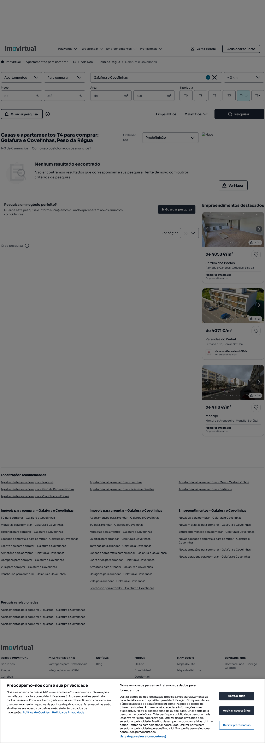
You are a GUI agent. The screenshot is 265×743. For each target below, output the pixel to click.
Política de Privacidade (68, 712)
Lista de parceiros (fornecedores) (143, 736)
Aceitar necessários (237, 710)
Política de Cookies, (37, 712)
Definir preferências (237, 725)
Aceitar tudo (237, 696)
